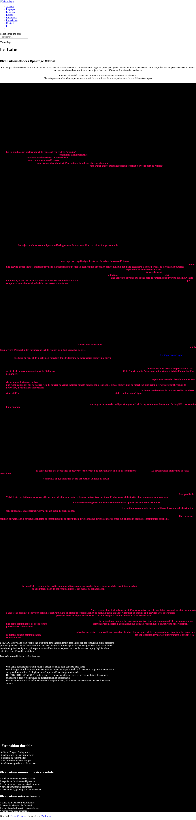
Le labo (9, 14)
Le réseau (10, 12)
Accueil (10, 6)
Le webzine (11, 20)
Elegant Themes (18, 816)
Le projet (10, 9)
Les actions (11, 17)
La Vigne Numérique (171, 355)
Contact (10, 23)
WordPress (45, 816)
